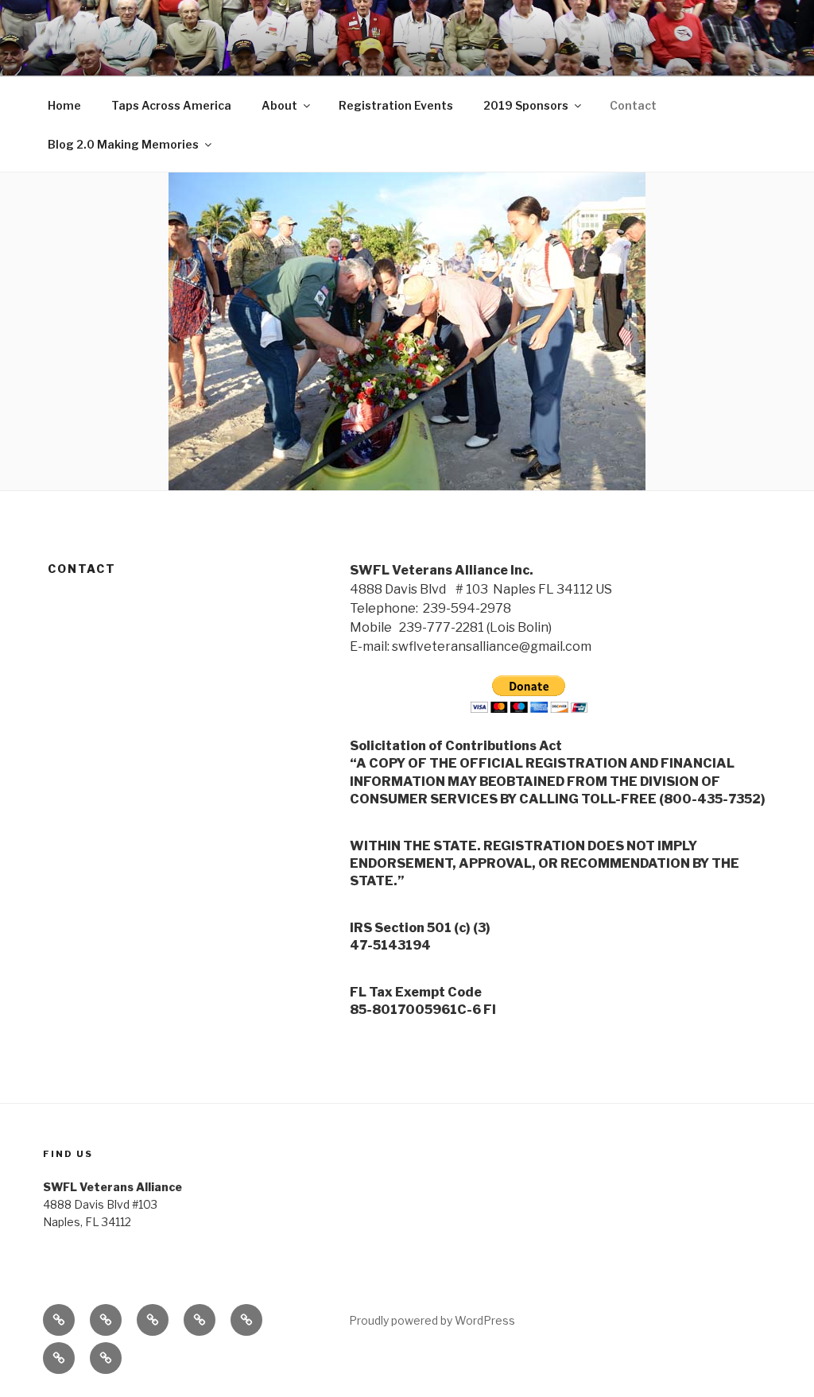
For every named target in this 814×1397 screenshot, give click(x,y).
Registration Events (396, 105)
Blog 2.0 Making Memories (123, 144)
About (279, 105)
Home (64, 105)
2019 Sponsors (525, 105)
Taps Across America (171, 105)
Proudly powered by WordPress (432, 1320)
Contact (633, 105)
